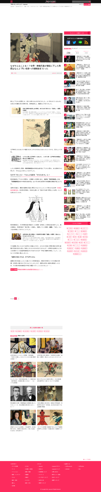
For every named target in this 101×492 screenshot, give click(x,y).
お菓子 (69, 237)
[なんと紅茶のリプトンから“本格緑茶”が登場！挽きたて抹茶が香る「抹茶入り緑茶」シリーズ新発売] (69, 192)
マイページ (41, 474)
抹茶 (81, 242)
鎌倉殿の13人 (78, 254)
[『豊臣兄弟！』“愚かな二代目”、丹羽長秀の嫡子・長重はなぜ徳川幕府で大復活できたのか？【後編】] (69, 67)
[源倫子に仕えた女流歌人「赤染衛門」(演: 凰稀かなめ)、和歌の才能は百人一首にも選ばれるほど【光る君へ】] (23, 418)
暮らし (13, 483)
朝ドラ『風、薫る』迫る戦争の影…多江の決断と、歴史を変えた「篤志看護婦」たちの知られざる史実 (83, 216)
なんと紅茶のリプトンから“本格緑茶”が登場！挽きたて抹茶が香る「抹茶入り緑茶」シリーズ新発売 (83, 191)
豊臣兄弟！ (71, 248)
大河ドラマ (85, 228)
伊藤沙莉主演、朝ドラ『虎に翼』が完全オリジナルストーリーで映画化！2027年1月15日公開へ (83, 100)
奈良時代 (34, 331)
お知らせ (41, 469)
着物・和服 (27, 472)
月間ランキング (42, 483)
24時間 (68, 52)
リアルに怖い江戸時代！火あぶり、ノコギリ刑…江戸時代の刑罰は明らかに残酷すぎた (41, 157)
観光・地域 (14, 480)
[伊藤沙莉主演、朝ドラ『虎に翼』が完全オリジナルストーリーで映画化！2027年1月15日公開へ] (69, 100)
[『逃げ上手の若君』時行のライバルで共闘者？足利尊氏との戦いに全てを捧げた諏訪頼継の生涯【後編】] (69, 183)
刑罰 (13, 331)
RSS (86, 42)
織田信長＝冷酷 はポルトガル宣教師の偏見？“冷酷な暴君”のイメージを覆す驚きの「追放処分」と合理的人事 (83, 200)
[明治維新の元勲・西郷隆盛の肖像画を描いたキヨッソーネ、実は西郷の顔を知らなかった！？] (23, 394)
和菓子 (26, 477)
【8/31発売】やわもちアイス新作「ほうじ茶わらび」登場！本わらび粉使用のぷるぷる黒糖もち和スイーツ (83, 166)
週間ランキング (55, 480)
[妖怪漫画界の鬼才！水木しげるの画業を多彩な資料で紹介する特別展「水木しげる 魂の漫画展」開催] (69, 125)
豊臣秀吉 (85, 245)
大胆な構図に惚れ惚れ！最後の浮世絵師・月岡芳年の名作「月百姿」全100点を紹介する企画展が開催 (49, 404)
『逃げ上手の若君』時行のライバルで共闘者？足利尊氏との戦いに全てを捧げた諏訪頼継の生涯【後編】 (83, 183)
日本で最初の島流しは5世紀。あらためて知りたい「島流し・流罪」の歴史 (42, 109)
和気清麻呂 (27, 331)
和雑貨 (26, 474)
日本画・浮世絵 (29, 469)
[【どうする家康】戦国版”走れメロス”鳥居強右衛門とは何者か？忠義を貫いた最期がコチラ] (49, 418)
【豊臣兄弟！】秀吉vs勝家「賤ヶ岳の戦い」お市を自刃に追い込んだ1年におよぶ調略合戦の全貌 (83, 58)
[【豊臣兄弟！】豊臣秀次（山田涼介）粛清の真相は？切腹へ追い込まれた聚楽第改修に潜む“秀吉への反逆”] (69, 150)
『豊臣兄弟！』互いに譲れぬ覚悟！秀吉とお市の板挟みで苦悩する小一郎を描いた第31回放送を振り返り (83, 175)
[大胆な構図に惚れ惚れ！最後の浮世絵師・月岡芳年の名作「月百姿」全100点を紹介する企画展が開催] (49, 394)
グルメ (13, 477)
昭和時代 (71, 251)
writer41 (54, 73)
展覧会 (78, 248)
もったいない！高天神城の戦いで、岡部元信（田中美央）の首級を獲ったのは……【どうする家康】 (23, 381)
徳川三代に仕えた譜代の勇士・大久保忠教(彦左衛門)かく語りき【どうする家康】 (49, 380)
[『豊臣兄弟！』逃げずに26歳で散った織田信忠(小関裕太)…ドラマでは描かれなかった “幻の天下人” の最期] (69, 142)
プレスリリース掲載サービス (77, 33)
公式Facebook (68, 42)
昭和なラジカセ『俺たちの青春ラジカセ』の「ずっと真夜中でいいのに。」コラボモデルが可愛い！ (83, 117)
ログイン (81, 4)
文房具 (70, 245)
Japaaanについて (56, 469)
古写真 (13, 485)
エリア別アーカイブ (43, 477)
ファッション (15, 472)
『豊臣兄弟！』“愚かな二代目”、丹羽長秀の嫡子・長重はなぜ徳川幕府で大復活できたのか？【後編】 (83, 67)
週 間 (77, 52)
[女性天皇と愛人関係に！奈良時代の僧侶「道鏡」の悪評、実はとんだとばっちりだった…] (49, 346)
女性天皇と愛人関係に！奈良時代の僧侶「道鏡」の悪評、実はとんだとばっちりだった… (42, 235)
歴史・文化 (26, 6)
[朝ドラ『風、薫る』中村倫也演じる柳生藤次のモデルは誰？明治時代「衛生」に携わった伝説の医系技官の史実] (69, 92)
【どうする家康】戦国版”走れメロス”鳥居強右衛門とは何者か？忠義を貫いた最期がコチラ (49, 428)
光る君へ (78, 251)
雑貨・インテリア (16, 474)
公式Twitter (74, 42)
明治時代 (68, 242)
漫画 (80, 237)
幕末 (75, 237)
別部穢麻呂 (19, 331)
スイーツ (80, 234)
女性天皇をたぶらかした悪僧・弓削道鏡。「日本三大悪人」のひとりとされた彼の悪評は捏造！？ (23, 357)
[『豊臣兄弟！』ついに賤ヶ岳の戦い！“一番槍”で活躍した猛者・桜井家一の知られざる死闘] (69, 208)
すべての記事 (15, 466)
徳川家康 (75, 242)
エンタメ (27, 480)
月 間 (86, 52)
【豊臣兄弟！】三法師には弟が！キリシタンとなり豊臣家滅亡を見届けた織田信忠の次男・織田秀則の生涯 (83, 75)
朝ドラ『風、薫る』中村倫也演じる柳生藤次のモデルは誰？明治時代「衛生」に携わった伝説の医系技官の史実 (83, 92)
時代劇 (85, 237)
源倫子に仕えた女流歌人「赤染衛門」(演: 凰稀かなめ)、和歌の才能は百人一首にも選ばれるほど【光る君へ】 (22, 428)
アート (13, 469)
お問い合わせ (55, 472)
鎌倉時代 (85, 248)
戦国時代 (77, 228)
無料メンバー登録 (56, 474)
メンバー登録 (87, 4)
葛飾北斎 (85, 251)
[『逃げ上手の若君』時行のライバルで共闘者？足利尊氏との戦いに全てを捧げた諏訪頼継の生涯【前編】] (69, 84)
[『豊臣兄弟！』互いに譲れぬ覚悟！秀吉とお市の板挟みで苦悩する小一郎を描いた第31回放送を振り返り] (69, 175)
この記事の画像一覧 (37, 327)
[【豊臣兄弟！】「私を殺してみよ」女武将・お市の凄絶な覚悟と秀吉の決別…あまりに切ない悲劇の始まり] (69, 158)
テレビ (70, 239)
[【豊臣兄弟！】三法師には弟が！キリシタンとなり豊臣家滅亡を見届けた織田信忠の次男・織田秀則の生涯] (69, 75)
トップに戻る (87, 459)
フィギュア (77, 245)
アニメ (77, 231)
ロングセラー (72, 234)
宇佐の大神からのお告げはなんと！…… (27, 269)
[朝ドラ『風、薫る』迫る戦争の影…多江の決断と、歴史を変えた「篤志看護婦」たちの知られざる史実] (69, 217)
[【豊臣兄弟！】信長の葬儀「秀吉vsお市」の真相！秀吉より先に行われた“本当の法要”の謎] (69, 109)
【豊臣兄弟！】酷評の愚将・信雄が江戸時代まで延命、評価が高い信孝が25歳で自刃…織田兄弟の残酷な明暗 (83, 133)
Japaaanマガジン (19, 6)
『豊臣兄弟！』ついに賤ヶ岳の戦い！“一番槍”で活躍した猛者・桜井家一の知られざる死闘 (83, 208)
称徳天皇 (47, 331)
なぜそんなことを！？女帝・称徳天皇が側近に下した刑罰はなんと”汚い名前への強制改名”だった (51, 6)
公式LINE (80, 42)
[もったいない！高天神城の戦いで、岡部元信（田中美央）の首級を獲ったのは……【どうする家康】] (23, 370)
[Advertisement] (36, 20)
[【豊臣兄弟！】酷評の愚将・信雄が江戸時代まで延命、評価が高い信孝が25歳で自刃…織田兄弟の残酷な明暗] (69, 134)
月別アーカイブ (55, 477)
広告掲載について (43, 472)
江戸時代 (70, 228)
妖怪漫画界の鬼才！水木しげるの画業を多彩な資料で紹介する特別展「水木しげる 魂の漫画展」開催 (83, 125)
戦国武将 (84, 231)
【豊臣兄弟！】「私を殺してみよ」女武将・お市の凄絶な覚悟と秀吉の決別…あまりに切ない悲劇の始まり (83, 158)
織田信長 (84, 239)
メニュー (11, 1)
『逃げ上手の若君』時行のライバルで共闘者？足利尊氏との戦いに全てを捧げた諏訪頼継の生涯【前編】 (83, 83)
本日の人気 (41, 480)
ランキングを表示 (77, 223)
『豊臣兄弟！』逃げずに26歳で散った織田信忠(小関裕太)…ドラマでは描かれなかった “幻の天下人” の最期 (83, 141)
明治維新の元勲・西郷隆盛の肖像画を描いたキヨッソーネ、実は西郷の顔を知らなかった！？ (23, 404)
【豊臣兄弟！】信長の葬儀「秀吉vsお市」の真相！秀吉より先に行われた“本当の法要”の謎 (83, 108)
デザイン (87, 242)
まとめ (26, 466)
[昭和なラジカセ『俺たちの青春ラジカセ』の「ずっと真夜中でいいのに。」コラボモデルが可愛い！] (69, 117)
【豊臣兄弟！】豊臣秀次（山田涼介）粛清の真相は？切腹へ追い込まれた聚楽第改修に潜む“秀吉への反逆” (83, 150)
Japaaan (50, 1)
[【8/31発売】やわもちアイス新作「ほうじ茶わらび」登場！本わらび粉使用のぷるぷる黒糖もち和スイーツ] (69, 167)
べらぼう (77, 239)
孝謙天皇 (41, 331)
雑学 (86, 234)
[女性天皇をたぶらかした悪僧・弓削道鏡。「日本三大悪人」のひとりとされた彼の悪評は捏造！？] (23, 346)
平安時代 (71, 231)
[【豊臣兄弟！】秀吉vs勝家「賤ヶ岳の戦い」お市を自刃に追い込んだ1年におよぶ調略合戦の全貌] (69, 59)
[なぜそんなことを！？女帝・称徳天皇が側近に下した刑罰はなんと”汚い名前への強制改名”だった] (36, 48)
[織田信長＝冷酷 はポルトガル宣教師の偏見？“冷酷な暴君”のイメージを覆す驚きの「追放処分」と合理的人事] (69, 200)
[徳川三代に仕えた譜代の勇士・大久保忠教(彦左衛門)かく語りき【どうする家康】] (49, 370)
